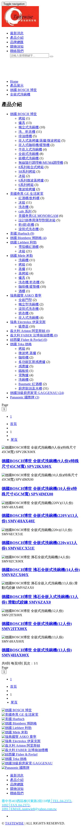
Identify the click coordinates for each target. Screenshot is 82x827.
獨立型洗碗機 (29, 304)
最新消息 (17, 33)
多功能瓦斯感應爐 (32, 362)
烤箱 (22, 118)
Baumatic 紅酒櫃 (30, 384)
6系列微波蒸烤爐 (31, 180)
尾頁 (14, 439)
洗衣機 (24, 207)
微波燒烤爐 (27, 189)
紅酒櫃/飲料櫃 (29, 198)
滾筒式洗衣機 (29, 229)
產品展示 (17, 85)
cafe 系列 (25, 211)
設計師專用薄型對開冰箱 (37, 220)
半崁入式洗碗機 (30, 149)
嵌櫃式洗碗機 (29, 158)
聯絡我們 (17, 51)
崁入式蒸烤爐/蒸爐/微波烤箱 (40, 140)
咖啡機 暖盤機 (29, 286)
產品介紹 (17, 37)
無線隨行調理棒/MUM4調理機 (41, 162)
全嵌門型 (25, 300)
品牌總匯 (17, 42)
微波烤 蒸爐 (27, 353)
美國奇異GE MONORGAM (38, 216)
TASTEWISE (14, 823)
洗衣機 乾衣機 (29, 282)
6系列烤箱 (26, 185)
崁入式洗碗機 (29, 317)
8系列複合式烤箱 (31, 167)
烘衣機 (24, 313)
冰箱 (22, 176)
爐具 (22, 123)
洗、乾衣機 (27, 131)
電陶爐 (24, 375)
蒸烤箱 (24, 273)
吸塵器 (24, 326)
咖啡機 (24, 357)
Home (14, 81)
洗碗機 (24, 260)
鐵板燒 (24, 370)
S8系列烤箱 (27, 171)
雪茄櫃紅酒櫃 (29, 247)
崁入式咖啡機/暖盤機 (34, 145)
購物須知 (17, 46)
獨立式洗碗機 (29, 127)
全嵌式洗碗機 (20, 94)
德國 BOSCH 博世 (23, 90)
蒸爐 (22, 269)
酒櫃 (22, 291)
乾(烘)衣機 (26, 224)
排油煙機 (25, 136)
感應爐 (24, 366)
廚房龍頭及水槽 (30, 388)
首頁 (13, 424)
